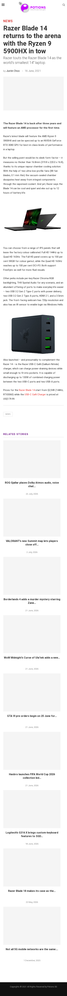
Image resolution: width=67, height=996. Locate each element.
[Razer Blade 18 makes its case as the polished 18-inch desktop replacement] (31, 867)
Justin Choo (13, 70)
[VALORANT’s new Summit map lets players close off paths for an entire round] (31, 518)
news (8, 414)
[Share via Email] (43, 116)
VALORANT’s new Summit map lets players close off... (32, 542)
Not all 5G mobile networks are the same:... (32, 949)
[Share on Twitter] (28, 116)
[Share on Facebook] (25, 116)
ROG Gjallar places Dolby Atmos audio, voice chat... (32, 484)
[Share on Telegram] (39, 116)
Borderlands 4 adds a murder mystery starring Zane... (32, 601)
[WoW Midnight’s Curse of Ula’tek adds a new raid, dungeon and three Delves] (31, 634)
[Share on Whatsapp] (36, 116)
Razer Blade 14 (27, 390)
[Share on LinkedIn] (32, 116)
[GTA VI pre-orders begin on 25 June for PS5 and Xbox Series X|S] (31, 692)
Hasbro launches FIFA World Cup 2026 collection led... (32, 776)
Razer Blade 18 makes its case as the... (32, 890)
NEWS (8, 21)
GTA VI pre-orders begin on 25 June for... (32, 716)
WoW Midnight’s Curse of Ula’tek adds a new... (32, 657)
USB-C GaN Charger (35, 394)
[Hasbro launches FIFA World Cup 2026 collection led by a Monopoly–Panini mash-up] (31, 751)
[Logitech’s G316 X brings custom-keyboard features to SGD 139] (31, 809)
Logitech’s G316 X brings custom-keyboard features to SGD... (32, 834)
